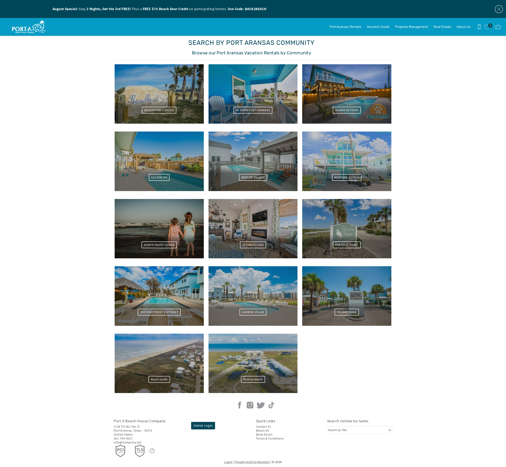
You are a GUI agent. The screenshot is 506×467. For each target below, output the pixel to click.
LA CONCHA (159, 177)
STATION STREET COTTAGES (159, 312)
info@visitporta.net (127, 442)
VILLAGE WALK (347, 312)
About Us (463, 26)
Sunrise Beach (253, 379)
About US (262, 431)
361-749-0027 (123, 438)
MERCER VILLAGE (253, 177)
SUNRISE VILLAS (253, 312)
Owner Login (203, 425)
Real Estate (442, 26)
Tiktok (271, 405)
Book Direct (264, 435)
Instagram (250, 405)
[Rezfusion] (152, 450)
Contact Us (263, 427)
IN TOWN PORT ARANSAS (253, 110)
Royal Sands (159, 379)
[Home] (30, 27)
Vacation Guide (378, 26)
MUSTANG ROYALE (346, 177)
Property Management (411, 26)
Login (228, 462)
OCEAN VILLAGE (253, 245)
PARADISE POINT (346, 245)
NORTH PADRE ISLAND (159, 245)
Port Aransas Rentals (345, 26)
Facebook (240, 405)
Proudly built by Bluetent (252, 462)
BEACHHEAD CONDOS (159, 110)
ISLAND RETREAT (346, 110)
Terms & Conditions (270, 438)
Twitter (261, 405)
